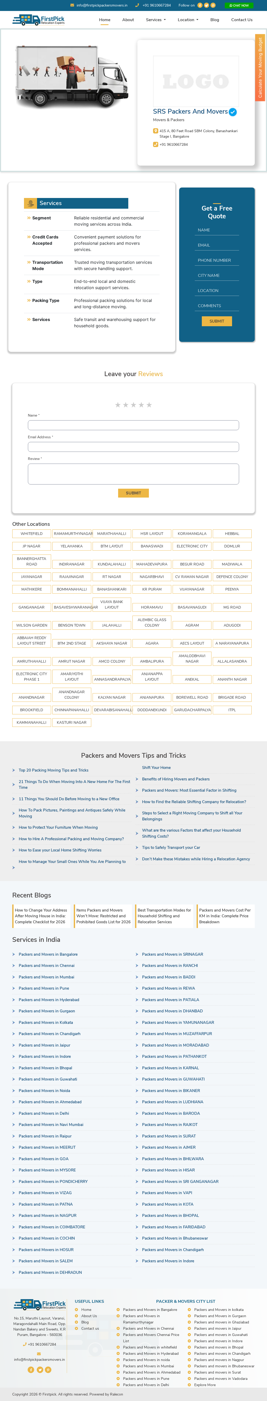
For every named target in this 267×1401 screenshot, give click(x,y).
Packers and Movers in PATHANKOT (174, 1056)
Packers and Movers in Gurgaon (47, 1011)
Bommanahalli (72, 589)
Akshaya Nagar (111, 643)
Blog (214, 20)
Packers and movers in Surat (217, 1372)
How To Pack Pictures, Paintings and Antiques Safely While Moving (72, 813)
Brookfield (31, 710)
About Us (89, 1316)
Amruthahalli (31, 661)
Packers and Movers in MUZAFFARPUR (177, 1033)
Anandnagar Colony (72, 695)
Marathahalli (111, 533)
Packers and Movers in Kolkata (46, 1022)
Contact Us (242, 20)
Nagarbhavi (152, 576)
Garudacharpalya (192, 710)
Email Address (40, 437)
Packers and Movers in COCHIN (47, 1238)
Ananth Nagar (232, 679)
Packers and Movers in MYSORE (47, 1170)
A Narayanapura (232, 643)
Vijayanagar (192, 589)
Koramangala (192, 533)
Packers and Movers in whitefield (150, 1347)
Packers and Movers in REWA (168, 988)
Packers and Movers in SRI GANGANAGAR (180, 1181)
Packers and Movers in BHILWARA (173, 1158)
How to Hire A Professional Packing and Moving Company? (71, 839)
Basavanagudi (192, 607)
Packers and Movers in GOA (44, 1158)
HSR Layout (152, 533)
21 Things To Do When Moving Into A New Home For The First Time (74, 784)
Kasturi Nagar (72, 722)
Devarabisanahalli (112, 710)
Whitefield (32, 533)
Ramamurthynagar (72, 533)
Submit (217, 321)
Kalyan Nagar (112, 697)
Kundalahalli (112, 564)
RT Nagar (111, 576)
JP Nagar (31, 546)
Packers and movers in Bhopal (218, 1347)
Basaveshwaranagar (72, 607)
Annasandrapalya (112, 679)
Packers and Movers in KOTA (167, 1204)
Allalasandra (232, 661)
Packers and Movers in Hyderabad (49, 999)
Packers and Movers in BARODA (171, 1113)
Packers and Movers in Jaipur (44, 1045)
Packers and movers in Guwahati (221, 1334)
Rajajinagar (71, 576)
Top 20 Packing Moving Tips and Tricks (53, 770)
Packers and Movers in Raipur (45, 1136)
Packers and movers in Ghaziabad (221, 1322)
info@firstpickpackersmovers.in (102, 5)
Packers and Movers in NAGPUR (47, 1215)
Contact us (90, 1328)
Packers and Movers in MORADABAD (175, 1045)
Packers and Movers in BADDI (168, 977)
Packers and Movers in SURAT (169, 1136)
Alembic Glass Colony (152, 622)
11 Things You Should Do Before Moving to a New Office (69, 799)
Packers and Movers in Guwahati (48, 1079)
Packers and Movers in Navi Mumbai (51, 1124)
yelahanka (72, 546)
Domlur (232, 546)
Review (35, 459)
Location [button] (186, 20)
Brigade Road (232, 697)
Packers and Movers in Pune (44, 988)
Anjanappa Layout (152, 677)
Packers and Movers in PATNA (46, 1204)
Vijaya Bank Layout (111, 604)
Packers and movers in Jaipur (217, 1328)
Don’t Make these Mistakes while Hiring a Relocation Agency (196, 859)
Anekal (192, 679)
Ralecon (116, 1394)
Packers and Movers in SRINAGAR (172, 954)
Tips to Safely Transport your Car (171, 847)
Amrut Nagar (71, 661)
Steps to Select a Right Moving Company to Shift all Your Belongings (192, 816)
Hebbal (232, 533)
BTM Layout (112, 546)
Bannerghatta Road (31, 561)
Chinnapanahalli (71, 710)
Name (34, 415)
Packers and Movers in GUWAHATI (173, 1079)
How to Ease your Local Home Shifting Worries (60, 850)
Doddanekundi (152, 710)
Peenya (232, 589)
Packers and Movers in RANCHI (170, 965)
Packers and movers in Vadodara (220, 1378)
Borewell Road (192, 697)
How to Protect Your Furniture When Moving (58, 827)
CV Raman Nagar (192, 576)
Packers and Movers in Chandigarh (50, 1033)
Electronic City (192, 546)
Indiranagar (71, 564)
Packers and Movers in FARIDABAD (173, 1227)
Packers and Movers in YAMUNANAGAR (178, 1022)
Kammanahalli (31, 722)
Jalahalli (112, 625)
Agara (152, 643)
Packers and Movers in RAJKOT (170, 1124)
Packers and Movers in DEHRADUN (50, 1272)
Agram (192, 625)
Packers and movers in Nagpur (219, 1359)
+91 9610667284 (157, 5)
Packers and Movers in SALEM (46, 1261)
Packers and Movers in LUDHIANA (172, 1102)
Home (104, 20)
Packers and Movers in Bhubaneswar (175, 1238)
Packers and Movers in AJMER (169, 1147)
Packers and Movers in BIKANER (171, 1090)
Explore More (205, 1384)
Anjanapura (152, 697)
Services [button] (154, 20)
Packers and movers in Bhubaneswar (224, 1366)
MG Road (232, 607)
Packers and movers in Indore (218, 1341)
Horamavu (152, 607)
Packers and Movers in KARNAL (170, 1068)
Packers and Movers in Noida (44, 1090)
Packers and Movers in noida (146, 1359)
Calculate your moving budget (260, 68)
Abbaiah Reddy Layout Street (31, 640)
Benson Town (71, 625)
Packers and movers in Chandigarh (222, 1353)
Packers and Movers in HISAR (168, 1170)
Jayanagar (31, 576)
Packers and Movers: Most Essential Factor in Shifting (189, 790)
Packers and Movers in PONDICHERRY (53, 1181)
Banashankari (111, 589)
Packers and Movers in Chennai (47, 965)
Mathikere (31, 589)
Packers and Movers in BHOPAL (170, 1215)
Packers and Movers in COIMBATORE (52, 1227)
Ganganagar (32, 607)
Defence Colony (232, 576)
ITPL (232, 710)
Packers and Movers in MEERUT (47, 1147)
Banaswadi (152, 546)
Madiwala (232, 564)
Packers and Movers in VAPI (167, 1192)
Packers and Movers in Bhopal (45, 1068)
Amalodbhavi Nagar (192, 658)
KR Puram (152, 589)
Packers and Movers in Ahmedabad (50, 1102)
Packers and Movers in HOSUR (46, 1249)
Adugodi (232, 625)
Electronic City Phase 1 (31, 677)
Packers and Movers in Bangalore (48, 954)
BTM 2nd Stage (72, 643)
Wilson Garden (31, 625)
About (128, 20)
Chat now (240, 6)
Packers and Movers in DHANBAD (172, 1011)
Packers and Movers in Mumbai (46, 977)
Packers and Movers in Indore (45, 1056)
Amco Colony (112, 661)
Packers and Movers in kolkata (219, 1309)
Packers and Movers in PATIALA (170, 999)
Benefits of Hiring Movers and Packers (176, 779)
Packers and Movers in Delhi (44, 1113)
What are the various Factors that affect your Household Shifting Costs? (191, 833)
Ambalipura (152, 661)
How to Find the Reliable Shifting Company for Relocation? (194, 801)
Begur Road (192, 564)
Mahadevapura (151, 564)
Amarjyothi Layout (71, 677)
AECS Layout (192, 643)
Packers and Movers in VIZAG (45, 1192)
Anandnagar (32, 697)
